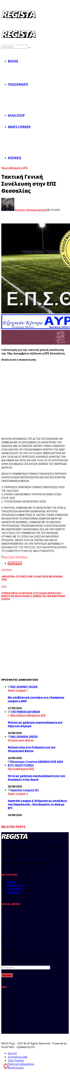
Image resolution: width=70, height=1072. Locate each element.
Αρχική (12, 1053)
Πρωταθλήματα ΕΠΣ (14, 168)
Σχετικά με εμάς (18, 1057)
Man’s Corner (19, 127)
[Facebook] (2, 911)
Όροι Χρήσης (16, 1060)
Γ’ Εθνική (13, 715)
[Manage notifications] (5, 1066)
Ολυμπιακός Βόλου (21, 740)
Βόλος (13, 61)
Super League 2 (18, 793)
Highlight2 (15, 563)
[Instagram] (2, 926)
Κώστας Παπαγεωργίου (30, 210)
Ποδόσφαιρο (18, 84)
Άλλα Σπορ (16, 115)
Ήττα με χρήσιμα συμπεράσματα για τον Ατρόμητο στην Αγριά (36, 777)
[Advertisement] (35, 399)
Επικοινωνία (15, 1067)
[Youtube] (2, 934)
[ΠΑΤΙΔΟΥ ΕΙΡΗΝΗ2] (14, 557)
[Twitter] (2, 918)
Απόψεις (14, 158)
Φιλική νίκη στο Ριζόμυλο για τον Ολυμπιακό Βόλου (32, 749)
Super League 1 (18, 690)
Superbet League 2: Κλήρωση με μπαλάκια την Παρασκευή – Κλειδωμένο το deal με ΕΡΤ (37, 804)
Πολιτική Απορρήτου (21, 1064)
